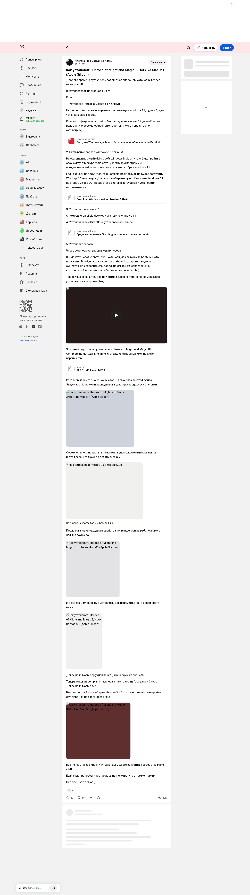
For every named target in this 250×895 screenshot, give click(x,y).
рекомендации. (28, 340)
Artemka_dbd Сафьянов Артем (94, 60)
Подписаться (158, 62)
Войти (226, 47)
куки (38, 888)
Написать (208, 47)
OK (53, 888)
